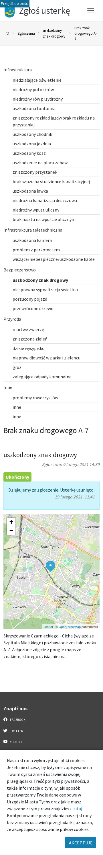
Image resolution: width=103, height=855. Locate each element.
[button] (50, 566)
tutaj (77, 808)
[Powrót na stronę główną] (7, 33)
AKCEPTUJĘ (80, 843)
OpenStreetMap (70, 626)
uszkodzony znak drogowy (54, 33)
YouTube (16, 742)
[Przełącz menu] (90, 10)
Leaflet (48, 626)
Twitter (16, 731)
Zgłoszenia (26, 33)
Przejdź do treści (15, 3)
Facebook (17, 720)
